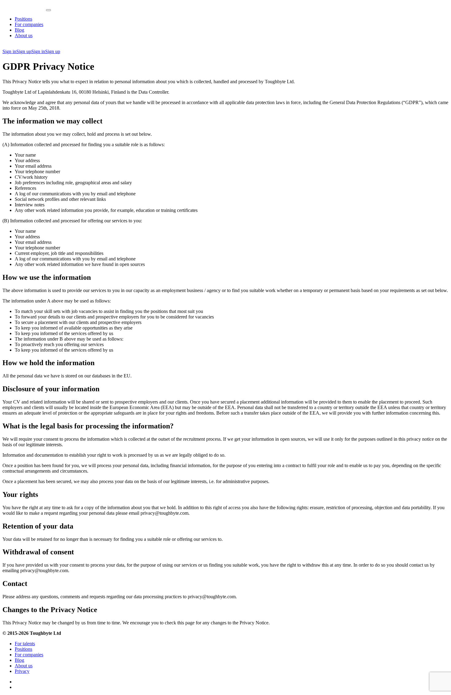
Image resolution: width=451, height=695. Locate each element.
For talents (25, 643)
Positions (23, 18)
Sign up (23, 51)
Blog (19, 30)
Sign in (9, 51)
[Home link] (24, 8)
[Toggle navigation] (48, 10)
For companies (29, 24)
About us (24, 35)
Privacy (22, 671)
